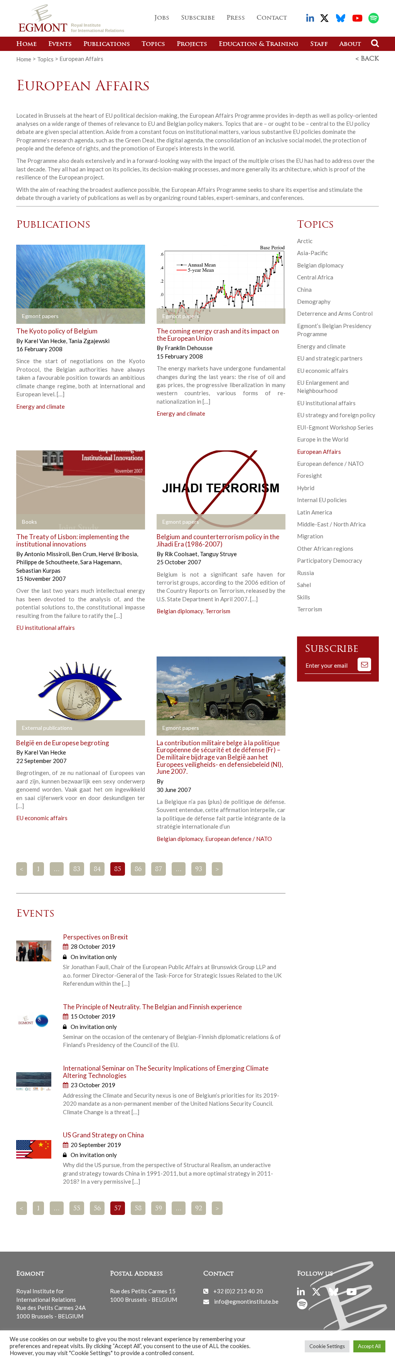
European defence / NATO (238, 838)
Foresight (309, 475)
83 (76, 869)
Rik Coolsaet (182, 553)
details (98, 316)
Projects (192, 44)
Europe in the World (322, 439)
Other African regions (325, 548)
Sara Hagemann (101, 561)
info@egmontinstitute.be (246, 1301)
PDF (28, 316)
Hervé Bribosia (118, 553)
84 (97, 869)
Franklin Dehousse (189, 347)
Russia (305, 572)
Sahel (304, 584)
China (304, 289)
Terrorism (217, 610)
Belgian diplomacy (180, 610)
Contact (272, 18)
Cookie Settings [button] (327, 1346)
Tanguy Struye (218, 553)
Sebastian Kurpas (38, 570)
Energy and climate (40, 406)
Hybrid (305, 487)
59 (158, 1209)
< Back (367, 59)
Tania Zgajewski (89, 340)
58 (138, 1209)
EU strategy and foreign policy (336, 414)
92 (198, 1209)
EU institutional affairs (45, 627)
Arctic (304, 240)
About (350, 44)
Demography (314, 301)
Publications (106, 44)
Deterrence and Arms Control (335, 313)
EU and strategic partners (330, 358)
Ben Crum (84, 553)
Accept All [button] (369, 1346)
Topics (153, 44)
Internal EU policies (322, 499)
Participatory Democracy (329, 560)
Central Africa (315, 277)
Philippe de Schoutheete (47, 561)
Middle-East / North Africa (331, 524)
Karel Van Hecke (45, 340)
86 (138, 869)
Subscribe (198, 18)
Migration (310, 536)
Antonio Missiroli (47, 553)
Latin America (314, 512)
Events (60, 44)
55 (76, 1209)
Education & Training (259, 44)
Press (235, 18)
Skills (303, 597)
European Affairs (319, 451)
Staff (319, 44)
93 (198, 869)
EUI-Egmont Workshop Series (335, 427)
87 (158, 869)
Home (26, 44)
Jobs (161, 18)
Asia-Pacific (312, 252)
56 (97, 1209)
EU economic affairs (42, 817)
